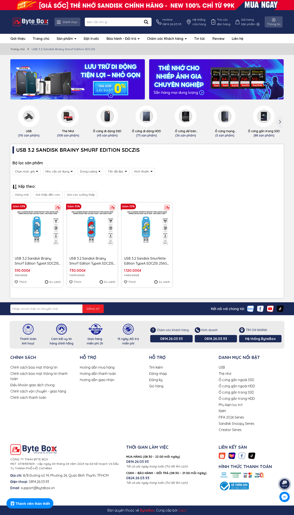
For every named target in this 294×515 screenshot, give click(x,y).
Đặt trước (91, 38)
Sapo (182, 510)
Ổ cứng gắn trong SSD (236, 392)
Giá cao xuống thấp (81, 195)
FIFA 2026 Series (231, 417)
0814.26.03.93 (171, 339)
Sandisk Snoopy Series (236, 423)
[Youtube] (270, 308)
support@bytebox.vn (38, 488)
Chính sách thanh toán (28, 397)
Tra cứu (223, 22)
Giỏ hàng (156, 386)
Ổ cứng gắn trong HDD (237, 398)
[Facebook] (260, 308)
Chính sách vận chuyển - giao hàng (38, 391)
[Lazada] (232, 456)
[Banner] (77, 79)
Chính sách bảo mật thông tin (33, 367)
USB (222, 367)
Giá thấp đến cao (48, 195)
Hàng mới (22, 195)
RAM (222, 411)
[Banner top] (147, 5)
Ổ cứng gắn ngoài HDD (237, 386)
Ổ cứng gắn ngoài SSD (236, 380)
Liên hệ (237, 38)
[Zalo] (250, 308)
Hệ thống (199, 22)
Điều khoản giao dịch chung (32, 385)
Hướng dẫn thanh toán (98, 373)
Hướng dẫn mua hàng (97, 367)
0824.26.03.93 (137, 478)
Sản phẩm (65, 38)
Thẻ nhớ (225, 373)
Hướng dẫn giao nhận (97, 380)
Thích (23, 282)
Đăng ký (155, 380)
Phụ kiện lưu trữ (230, 405)
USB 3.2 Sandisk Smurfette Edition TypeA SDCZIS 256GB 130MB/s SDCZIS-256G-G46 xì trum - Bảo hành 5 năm (146, 261)
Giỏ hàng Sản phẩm (250, 22)
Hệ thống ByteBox (260, 339)
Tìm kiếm (156, 367)
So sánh (55, 282)
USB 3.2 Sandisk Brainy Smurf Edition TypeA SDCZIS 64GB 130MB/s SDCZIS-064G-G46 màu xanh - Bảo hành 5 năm (37, 261)
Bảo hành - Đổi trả (122, 38)
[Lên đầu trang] (284, 472)
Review (218, 38)
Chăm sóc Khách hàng (165, 38)
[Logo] (30, 22)
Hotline (171, 22)
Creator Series (230, 430)
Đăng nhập (158, 373)
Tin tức (199, 38)
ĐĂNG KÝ (93, 309)
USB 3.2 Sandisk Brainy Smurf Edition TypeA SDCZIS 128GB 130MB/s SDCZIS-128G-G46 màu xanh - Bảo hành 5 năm (91, 261)
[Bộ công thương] (234, 486)
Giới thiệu (17, 38)
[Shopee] (222, 456)
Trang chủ (41, 38)
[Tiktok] (280, 308)
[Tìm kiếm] (146, 22)
